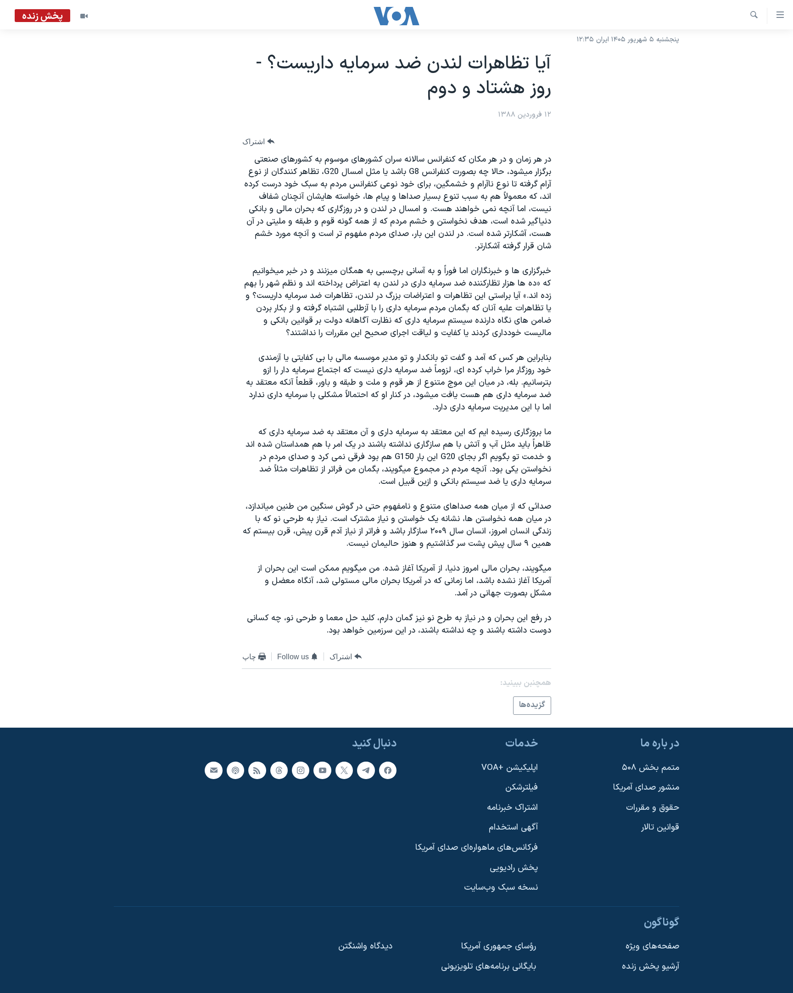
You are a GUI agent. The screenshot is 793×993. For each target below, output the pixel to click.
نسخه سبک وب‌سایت (501, 887)
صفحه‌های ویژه (652, 946)
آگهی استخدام (513, 827)
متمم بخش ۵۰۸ (650, 767)
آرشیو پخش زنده (650, 966)
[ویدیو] (84, 16)
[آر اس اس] (257, 770)
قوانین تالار (660, 827)
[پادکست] (235, 770)
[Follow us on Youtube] (322, 770)
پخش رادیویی (514, 867)
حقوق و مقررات (652, 807)
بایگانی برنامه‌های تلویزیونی (488, 966)
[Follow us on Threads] (279, 770)
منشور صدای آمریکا (646, 787)
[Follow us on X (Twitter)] (344, 770)
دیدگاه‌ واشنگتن (365, 946)
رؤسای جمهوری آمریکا (498, 946)
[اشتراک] (213, 770)
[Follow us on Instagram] (300, 770)
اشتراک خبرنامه (512, 807)
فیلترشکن (521, 787)
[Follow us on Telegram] (365, 770)
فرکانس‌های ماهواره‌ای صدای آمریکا (476, 848)
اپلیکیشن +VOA (509, 767)
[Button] (258, 141)
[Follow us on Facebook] (387, 770)
